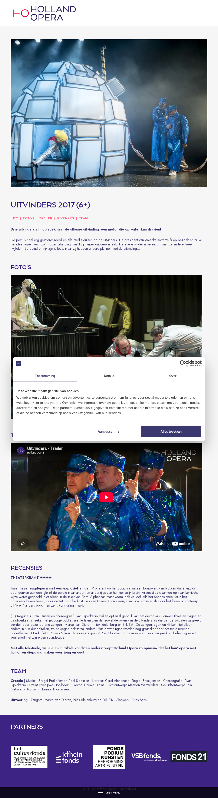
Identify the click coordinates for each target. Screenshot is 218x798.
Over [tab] (172, 375)
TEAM (83, 218)
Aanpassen (106, 431)
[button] (19, 347)
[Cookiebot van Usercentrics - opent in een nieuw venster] (183, 363)
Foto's (28, 218)
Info (14, 218)
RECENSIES (65, 218)
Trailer (45, 218)
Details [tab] (109, 375)
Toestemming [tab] (45, 375)
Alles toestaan (171, 431)
